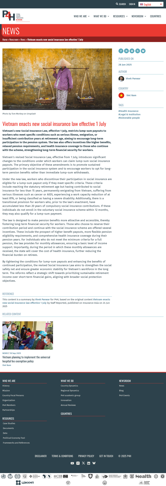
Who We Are (80, 16)
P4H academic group (70, 395)
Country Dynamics (69, 386)
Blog (121, 391)
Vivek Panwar (42, 299)
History (5, 386)
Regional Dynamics (70, 391)
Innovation (66, 400)
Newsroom (137, 16)
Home (4, 39)
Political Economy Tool (14, 438)
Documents (8, 428)
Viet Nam (131, 95)
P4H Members (8, 405)
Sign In (132, 4)
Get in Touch (106, 456)
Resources (119, 16)
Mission (6, 391)
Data (5, 433)
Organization (8, 400)
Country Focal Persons (13, 395)
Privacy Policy (86, 456)
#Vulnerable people (129, 117)
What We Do (100, 16)
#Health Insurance (128, 111)
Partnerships (8, 410)
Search (122, 4)
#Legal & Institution (130, 114)
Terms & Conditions (62, 456)
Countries (155, 16)
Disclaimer (41, 456)
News (23, 39)
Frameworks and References (16, 443)
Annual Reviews (68, 405)
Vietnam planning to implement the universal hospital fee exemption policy (26, 359)
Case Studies (9, 423)
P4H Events (124, 395)
